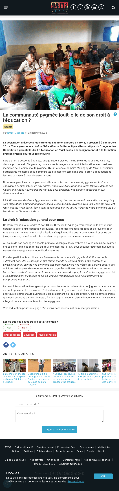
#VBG (8, 447)
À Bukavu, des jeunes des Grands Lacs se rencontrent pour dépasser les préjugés (64, 377)
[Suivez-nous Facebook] (73, 7)
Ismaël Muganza (15, 132)
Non (24, 327)
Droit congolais (12, 334)
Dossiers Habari (45, 447)
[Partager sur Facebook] (6, 345)
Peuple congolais (47, 334)
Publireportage (44, 451)
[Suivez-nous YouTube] (87, 7)
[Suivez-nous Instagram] (101, 7)
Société (8, 127)
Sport (101, 451)
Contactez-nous (71, 459)
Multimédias (104, 447)
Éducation (29, 334)
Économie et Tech (66, 447)
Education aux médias (70, 463)
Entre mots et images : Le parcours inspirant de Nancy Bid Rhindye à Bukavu (14, 377)
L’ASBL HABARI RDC (44, 463)
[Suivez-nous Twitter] (80, 7)
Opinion (16, 451)
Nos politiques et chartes (97, 459)
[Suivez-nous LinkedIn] (94, 7)
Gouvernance (87, 447)
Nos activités (36, 459)
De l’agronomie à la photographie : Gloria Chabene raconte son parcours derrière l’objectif (39, 379)
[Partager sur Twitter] (13, 345)
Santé (80, 451)
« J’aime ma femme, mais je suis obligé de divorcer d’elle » (88, 376)
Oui (9, 327)
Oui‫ (103, 476)
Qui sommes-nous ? (15, 459)
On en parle (53, 459)
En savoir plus (76, 481)
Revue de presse (64, 451)
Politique (28, 451)
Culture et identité (24, 447)
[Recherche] (113, 7)
